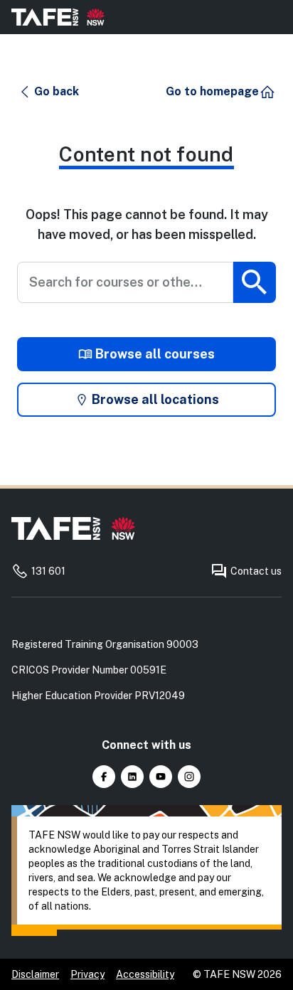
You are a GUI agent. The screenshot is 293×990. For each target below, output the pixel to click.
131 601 (48, 571)
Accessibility (145, 974)
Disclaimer (35, 974)
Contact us (256, 571)
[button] (48, 92)
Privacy (87, 974)
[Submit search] (254, 282)
